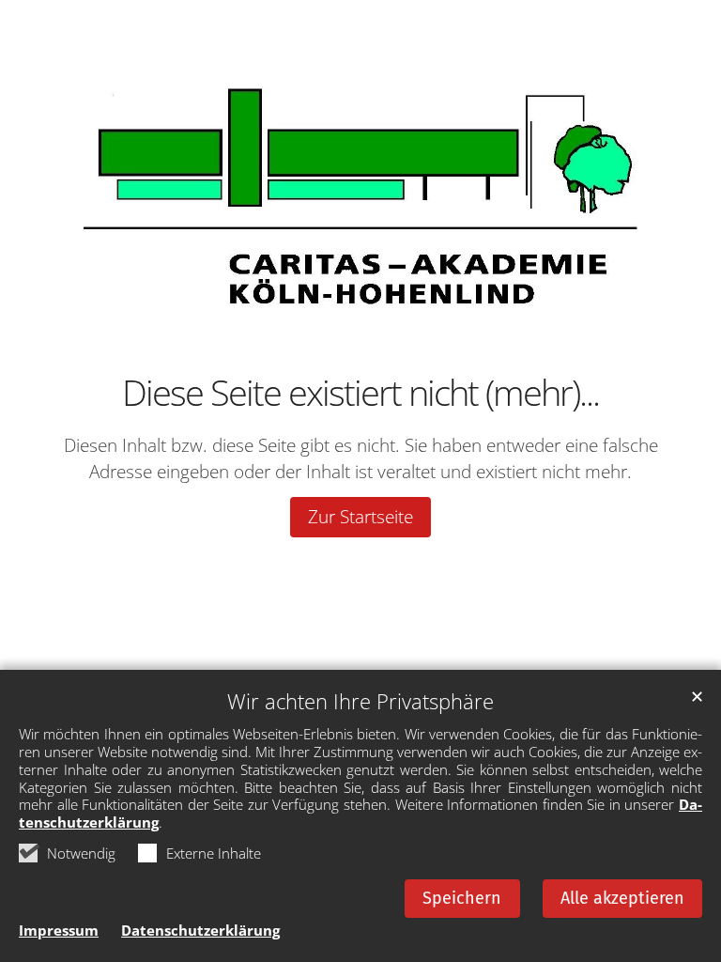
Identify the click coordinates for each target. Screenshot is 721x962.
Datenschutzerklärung (200, 930)
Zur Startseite (360, 516)
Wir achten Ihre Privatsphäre (360, 701)
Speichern (461, 898)
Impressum (59, 930)
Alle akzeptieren (622, 898)
